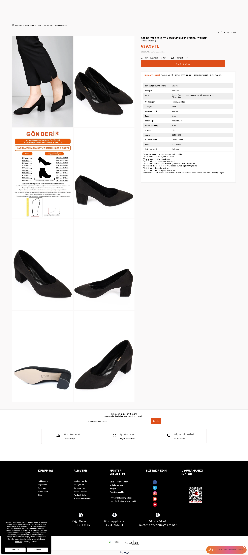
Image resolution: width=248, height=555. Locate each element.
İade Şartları (79, 484)
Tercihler (37, 550)
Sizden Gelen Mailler (82, 498)
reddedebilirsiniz (32, 530)
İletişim (113, 488)
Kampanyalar (79, 488)
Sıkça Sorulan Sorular (119, 482)
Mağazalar (42, 484)
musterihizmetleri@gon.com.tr (157, 525)
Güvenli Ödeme (80, 491)
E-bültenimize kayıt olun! (124, 413)
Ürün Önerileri (201, 75)
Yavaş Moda (43, 488)
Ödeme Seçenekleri (183, 75)
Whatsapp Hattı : (114, 521)
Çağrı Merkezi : (80, 521)
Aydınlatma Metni (117, 485)
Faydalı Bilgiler (80, 495)
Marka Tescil (43, 491)
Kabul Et (15, 550)
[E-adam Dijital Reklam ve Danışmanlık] (132, 542)
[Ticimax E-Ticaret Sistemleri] (124, 552)
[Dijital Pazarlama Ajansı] (116, 543)
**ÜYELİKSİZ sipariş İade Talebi (123, 501)
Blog (40, 495)
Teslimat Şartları (81, 481)
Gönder (156, 421)
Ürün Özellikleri (152, 75)
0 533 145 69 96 (114, 525)
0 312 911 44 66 (81, 525)
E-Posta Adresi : (157, 521)
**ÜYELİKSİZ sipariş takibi (121, 498)
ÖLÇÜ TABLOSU (216, 75)
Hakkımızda (43, 481)
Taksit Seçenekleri (117, 492)
